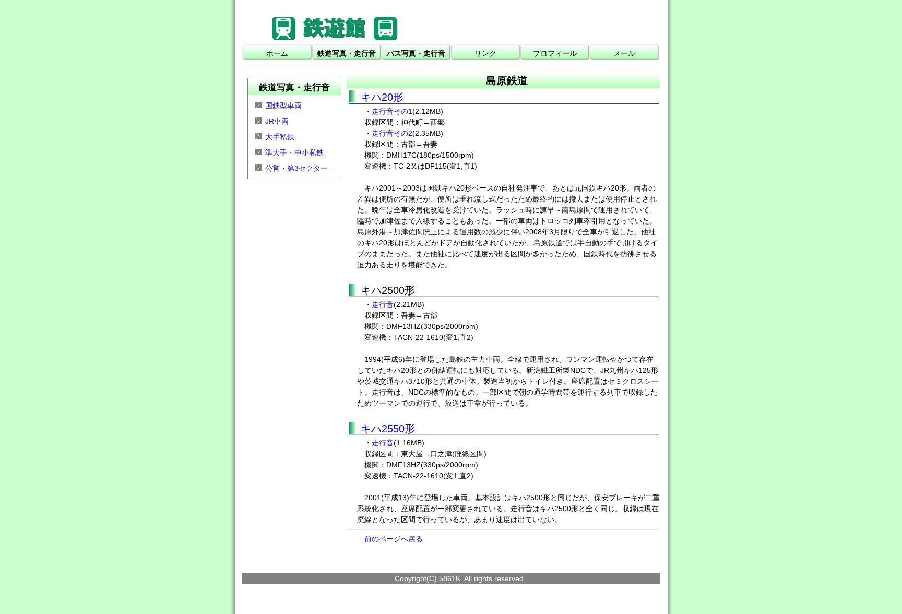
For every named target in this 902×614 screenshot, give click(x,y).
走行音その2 (392, 133)
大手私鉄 (279, 137)
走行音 (383, 304)
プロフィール (555, 53)
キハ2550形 (388, 428)
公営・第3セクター (296, 168)
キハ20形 (382, 97)
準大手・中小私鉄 (294, 152)
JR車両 (277, 121)
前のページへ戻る (393, 539)
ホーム (277, 53)
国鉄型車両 (283, 105)
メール (624, 53)
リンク (485, 53)
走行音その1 (392, 111)
